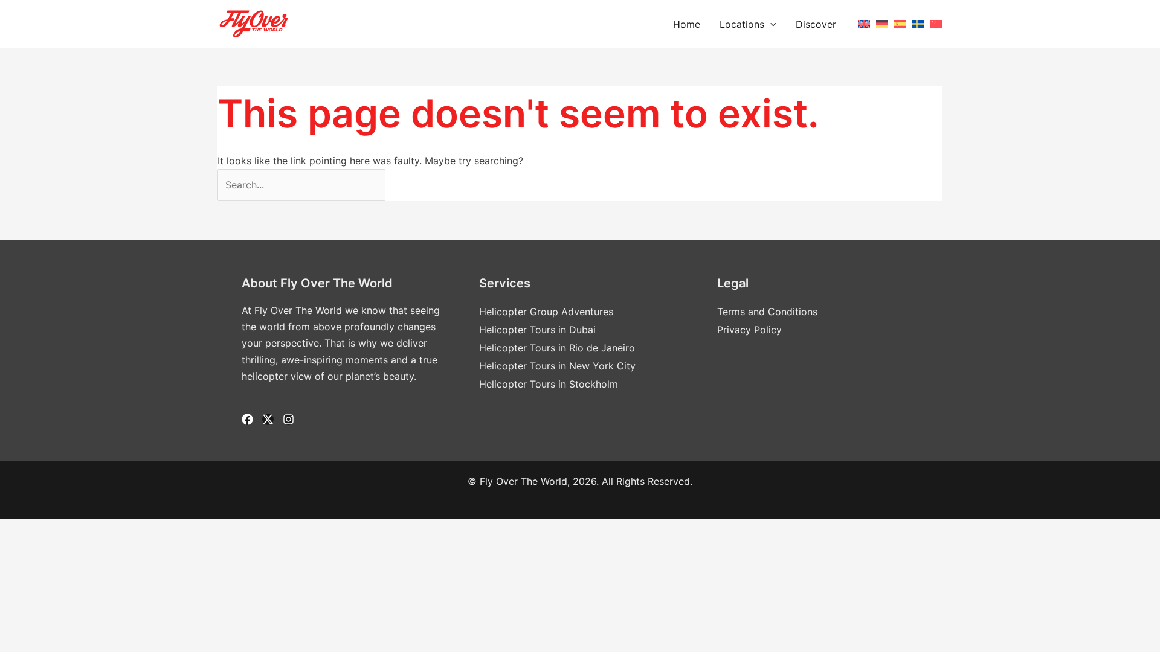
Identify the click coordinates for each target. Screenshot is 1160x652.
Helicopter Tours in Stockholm (548, 384)
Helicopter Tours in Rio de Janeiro (557, 348)
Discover (816, 24)
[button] (770, 24)
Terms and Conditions (767, 311)
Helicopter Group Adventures (546, 311)
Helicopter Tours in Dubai (537, 330)
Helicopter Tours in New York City (557, 366)
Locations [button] (742, 24)
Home (686, 24)
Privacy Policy (749, 330)
